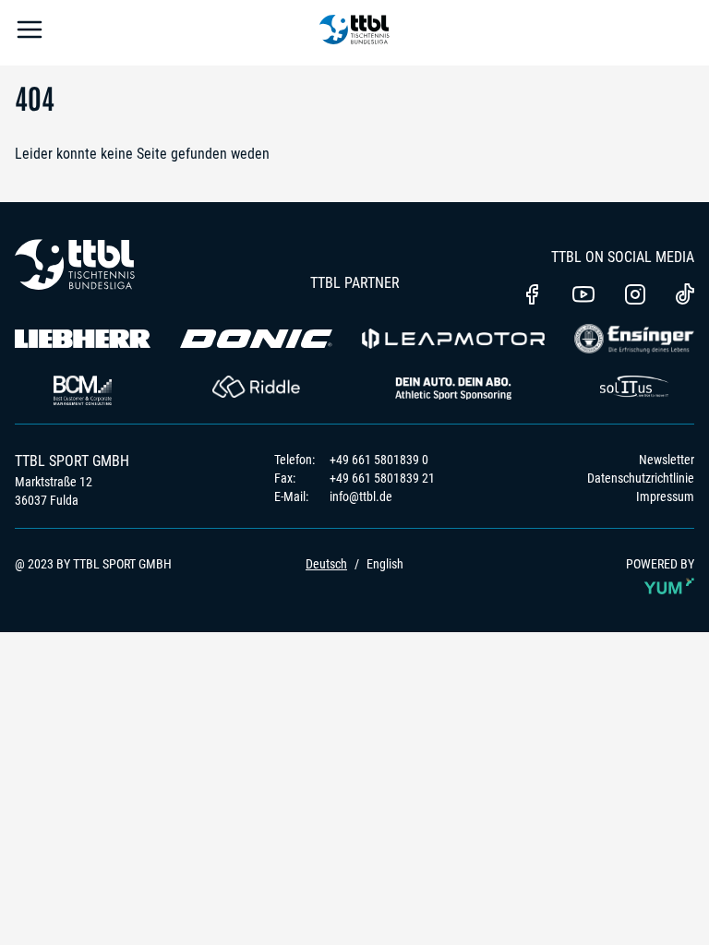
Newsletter (666, 459)
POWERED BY (660, 563)
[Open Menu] (29, 33)
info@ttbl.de (361, 496)
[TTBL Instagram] (635, 296)
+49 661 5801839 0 (379, 459)
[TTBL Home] (354, 33)
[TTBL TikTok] (685, 297)
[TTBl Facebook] (532, 296)
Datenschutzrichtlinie (640, 478)
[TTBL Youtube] (583, 296)
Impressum (665, 496)
